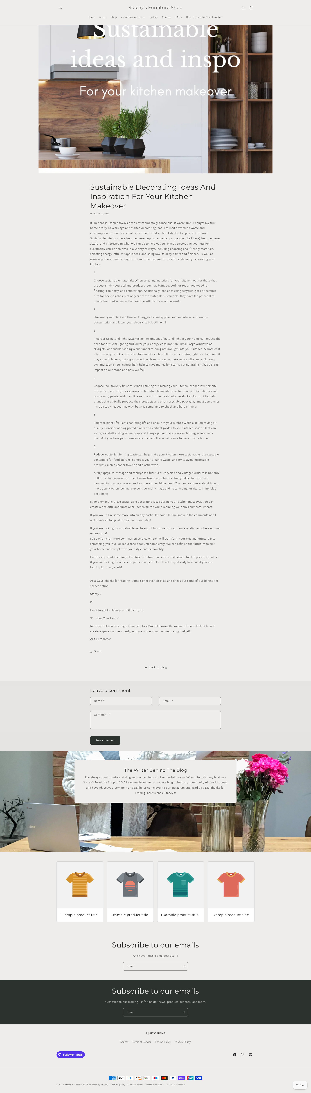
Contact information (175, 1085)
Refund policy (118, 1085)
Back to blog (158, 667)
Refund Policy (163, 1042)
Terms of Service (142, 1042)
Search (124, 1042)
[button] (60, 8)
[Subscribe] (184, 966)
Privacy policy (136, 1085)
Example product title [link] (79, 915)
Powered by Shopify (98, 1085)
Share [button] (97, 651)
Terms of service (154, 1085)
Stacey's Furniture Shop (76, 1085)
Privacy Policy (183, 1042)
